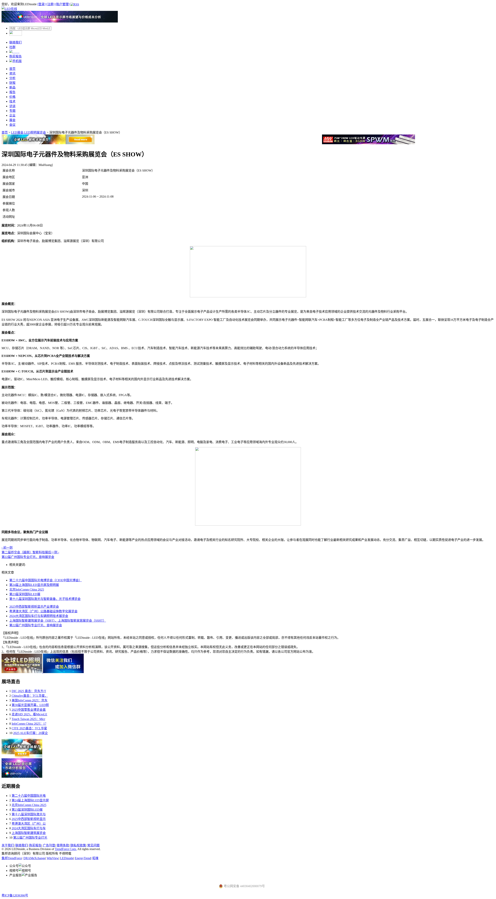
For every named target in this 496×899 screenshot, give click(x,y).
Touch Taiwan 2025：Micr (28, 719)
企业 (12, 115)
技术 (12, 101)
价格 (12, 96)
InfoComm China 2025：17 (29, 723)
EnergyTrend (83, 858)
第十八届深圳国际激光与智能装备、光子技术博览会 (45, 598)
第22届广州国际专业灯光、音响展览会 (35, 625)
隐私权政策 (78, 845)
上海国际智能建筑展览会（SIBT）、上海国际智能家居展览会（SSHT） (57, 620)
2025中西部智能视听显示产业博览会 (34, 606)
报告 (12, 92)
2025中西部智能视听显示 (29, 819)
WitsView (53, 858)
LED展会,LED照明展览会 (28, 132)
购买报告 (15, 56)
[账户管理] (62, 4)
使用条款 (63, 845)
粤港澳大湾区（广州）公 (29, 823)
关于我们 (8, 845)
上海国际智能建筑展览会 (29, 833)
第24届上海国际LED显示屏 (30, 800)
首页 (12, 68)
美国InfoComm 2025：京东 (29, 700)
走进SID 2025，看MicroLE (29, 714)
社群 (12, 47)
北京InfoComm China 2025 (26, 589)
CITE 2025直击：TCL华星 (29, 728)
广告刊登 (49, 845)
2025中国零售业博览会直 (29, 709)
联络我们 (15, 42)
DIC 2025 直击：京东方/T (29, 691)
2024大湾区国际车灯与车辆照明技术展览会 (38, 616)
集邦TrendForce (12, 858)
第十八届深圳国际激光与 (29, 814)
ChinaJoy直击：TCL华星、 (30, 695)
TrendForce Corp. (66, 849)
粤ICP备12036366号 (15, 895)
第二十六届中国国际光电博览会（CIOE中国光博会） (45, 580)
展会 (12, 120)
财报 (12, 82)
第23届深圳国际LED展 (24, 594)
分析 (12, 78)
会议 (12, 124)
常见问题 (93, 845)
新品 (12, 87)
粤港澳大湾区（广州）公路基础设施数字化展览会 (43, 611)
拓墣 (95, 858)
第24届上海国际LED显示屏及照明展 (34, 585)
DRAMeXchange (34, 858)
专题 (12, 110)
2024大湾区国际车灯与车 (29, 828)
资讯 (12, 73)
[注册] (50, 4)
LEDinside (66, 858)
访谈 (12, 106)
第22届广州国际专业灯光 (30, 837)
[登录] (41, 4)
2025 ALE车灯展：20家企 (30, 733)
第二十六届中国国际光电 (29, 795)
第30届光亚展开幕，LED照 (30, 705)
